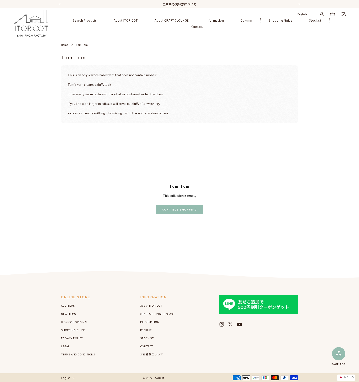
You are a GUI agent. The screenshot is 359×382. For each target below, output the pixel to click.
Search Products (85, 20)
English (302, 14)
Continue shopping (179, 209)
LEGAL (65, 346)
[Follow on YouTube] (239, 324)
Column (246, 20)
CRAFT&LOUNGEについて (157, 314)
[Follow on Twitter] (230, 324)
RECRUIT (146, 330)
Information (215, 20)
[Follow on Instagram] (221, 324)
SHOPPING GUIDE (73, 330)
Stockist (315, 20)
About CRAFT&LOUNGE (172, 20)
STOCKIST (147, 338)
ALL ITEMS (68, 305)
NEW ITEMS (68, 314)
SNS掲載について (151, 354)
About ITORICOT (126, 20)
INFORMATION (149, 322)
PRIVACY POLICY (72, 338)
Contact (197, 26)
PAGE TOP (339, 363)
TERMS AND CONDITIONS (78, 354)
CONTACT (146, 346)
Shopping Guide (280, 20)
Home (64, 45)
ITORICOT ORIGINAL (74, 322)
